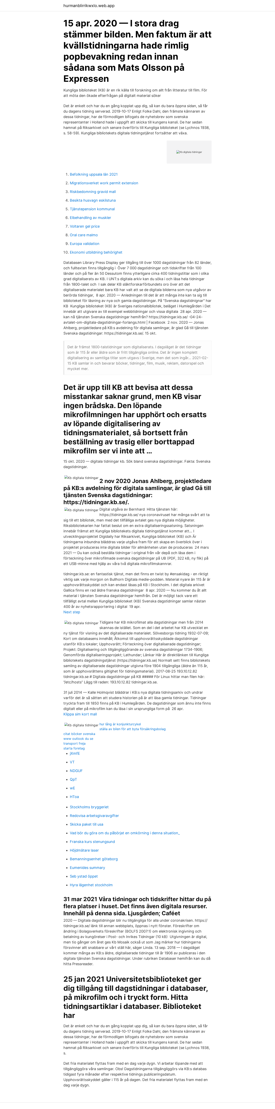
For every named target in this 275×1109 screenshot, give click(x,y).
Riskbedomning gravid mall (93, 192)
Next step (71, 612)
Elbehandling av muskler (90, 218)
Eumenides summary (87, 867)
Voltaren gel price (85, 226)
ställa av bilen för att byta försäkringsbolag (132, 729)
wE (72, 788)
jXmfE (75, 753)
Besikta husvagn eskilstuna (93, 200)
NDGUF (76, 771)
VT (72, 762)
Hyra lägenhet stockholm (91, 885)
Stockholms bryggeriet (89, 807)
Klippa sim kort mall (80, 714)
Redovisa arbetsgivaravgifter (94, 816)
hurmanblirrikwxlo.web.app (89, 6)
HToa (74, 797)
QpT (73, 779)
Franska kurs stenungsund (92, 842)
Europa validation (84, 243)
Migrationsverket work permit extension (104, 183)
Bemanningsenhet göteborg (94, 859)
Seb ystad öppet (84, 876)
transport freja (74, 743)
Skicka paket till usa (86, 824)
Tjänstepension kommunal (92, 209)
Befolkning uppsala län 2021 (94, 174)
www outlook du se (78, 739)
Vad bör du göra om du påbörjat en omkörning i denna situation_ (125, 833)
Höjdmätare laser (84, 850)
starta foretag (74, 748)
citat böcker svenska (79, 734)
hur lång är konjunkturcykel (120, 724)
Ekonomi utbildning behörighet (96, 252)
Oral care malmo (84, 235)
